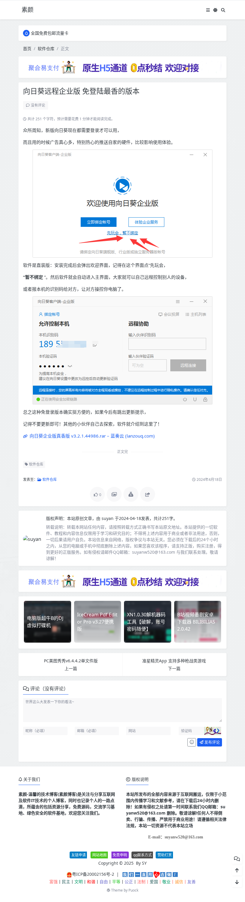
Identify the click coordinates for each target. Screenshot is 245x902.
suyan (108, 518)
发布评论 (211, 742)
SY (144, 863)
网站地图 (99, 855)
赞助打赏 (164, 855)
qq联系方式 (142, 855)
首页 (27, 48)
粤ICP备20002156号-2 (93, 874)
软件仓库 (46, 48)
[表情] (191, 742)
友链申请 (78, 855)
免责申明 (120, 855)
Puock (133, 890)
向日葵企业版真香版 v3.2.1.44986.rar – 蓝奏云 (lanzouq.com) (91, 436)
